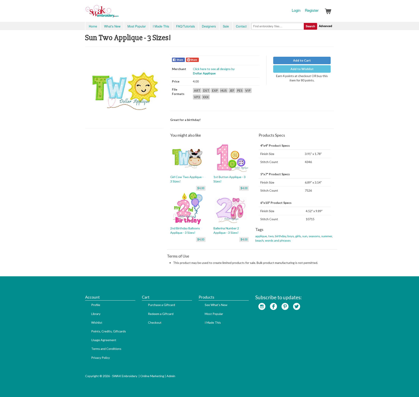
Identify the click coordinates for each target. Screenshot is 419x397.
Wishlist (96, 322)
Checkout (154, 322)
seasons (314, 236)
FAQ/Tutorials (185, 26)
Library (95, 314)
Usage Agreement (103, 340)
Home (93, 26)
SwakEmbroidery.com (118, 13)
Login (296, 10)
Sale (226, 26)
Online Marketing (152, 376)
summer (326, 236)
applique (261, 236)
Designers (209, 26)
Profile (95, 305)
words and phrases (278, 240)
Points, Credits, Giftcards (108, 331)
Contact (241, 26)
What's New (112, 26)
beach (259, 240)
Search (310, 26)
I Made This (161, 26)
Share (180, 59)
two (271, 236)
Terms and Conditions (106, 349)
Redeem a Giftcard (160, 314)
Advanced (325, 26)
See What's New (216, 305)
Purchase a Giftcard (161, 305)
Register (312, 10)
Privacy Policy (100, 357)
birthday (280, 236)
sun (304, 236)
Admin (171, 376)
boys (290, 236)
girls (298, 236)
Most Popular (136, 26)
